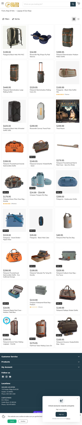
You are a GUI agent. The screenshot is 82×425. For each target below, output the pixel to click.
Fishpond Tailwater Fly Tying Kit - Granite (41, 274)
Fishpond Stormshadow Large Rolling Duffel (13, 91)
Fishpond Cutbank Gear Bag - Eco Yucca (66, 274)
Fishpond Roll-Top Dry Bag (65, 238)
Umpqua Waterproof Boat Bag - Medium (40, 304)
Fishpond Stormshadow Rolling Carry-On (40, 91)
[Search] (73, 4)
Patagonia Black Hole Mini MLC (13, 55)
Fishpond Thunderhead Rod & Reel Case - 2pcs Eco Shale (66, 164)
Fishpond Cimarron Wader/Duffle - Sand (41, 165)
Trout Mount (60, 128)
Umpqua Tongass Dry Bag (39, 195)
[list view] (78, 19)
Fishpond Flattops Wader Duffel (67, 310)
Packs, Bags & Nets (8, 11)
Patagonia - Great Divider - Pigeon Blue (12, 239)
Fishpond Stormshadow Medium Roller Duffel (67, 56)
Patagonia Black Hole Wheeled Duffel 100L (13, 129)
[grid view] (74, 19)
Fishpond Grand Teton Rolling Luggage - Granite (13, 343)
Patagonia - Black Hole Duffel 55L (66, 91)
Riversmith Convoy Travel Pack (40, 128)
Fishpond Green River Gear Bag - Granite (14, 200)
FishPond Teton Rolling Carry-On (41, 346)
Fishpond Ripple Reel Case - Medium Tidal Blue (12, 311)
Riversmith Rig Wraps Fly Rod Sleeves (40, 56)
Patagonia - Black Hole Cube (39, 238)
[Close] (80, 415)
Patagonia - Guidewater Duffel (66, 199)
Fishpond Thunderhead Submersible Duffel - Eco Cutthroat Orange (11, 275)
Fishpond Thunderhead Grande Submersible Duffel (13, 165)
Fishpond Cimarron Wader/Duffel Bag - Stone (67, 343)
